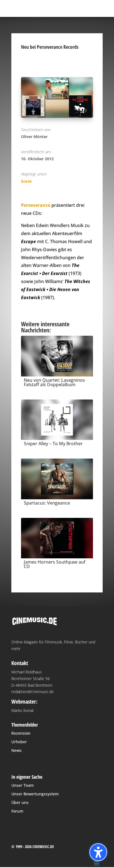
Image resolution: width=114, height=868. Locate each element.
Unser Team (22, 785)
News (16, 750)
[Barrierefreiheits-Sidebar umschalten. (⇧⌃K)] (98, 852)
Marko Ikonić (22, 710)
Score (26, 181)
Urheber (19, 741)
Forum (17, 811)
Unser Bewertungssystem (35, 793)
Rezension (20, 733)
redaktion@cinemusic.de (32, 691)
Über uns (19, 802)
